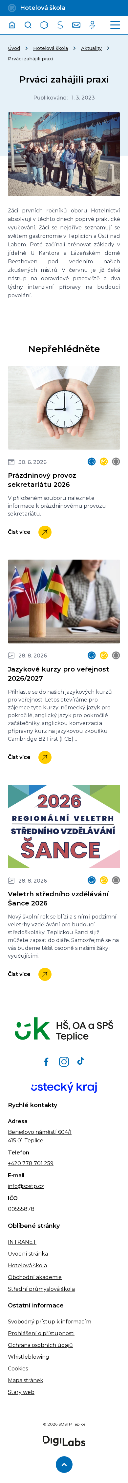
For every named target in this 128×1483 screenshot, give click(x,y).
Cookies (18, 1369)
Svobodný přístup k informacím (49, 1322)
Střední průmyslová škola (41, 1289)
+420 (14, 1163)
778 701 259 (37, 1163)
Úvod (14, 48)
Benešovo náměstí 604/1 (40, 1132)
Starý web (21, 1392)
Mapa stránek (25, 1380)
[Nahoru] (64, 1464)
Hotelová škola (50, 48)
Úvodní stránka (28, 1254)
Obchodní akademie (35, 1277)
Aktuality (91, 48)
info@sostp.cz (26, 1186)
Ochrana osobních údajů (40, 1345)
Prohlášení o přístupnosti (41, 1333)
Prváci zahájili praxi (30, 59)
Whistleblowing (28, 1357)
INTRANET (22, 1242)
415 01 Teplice (25, 1140)
